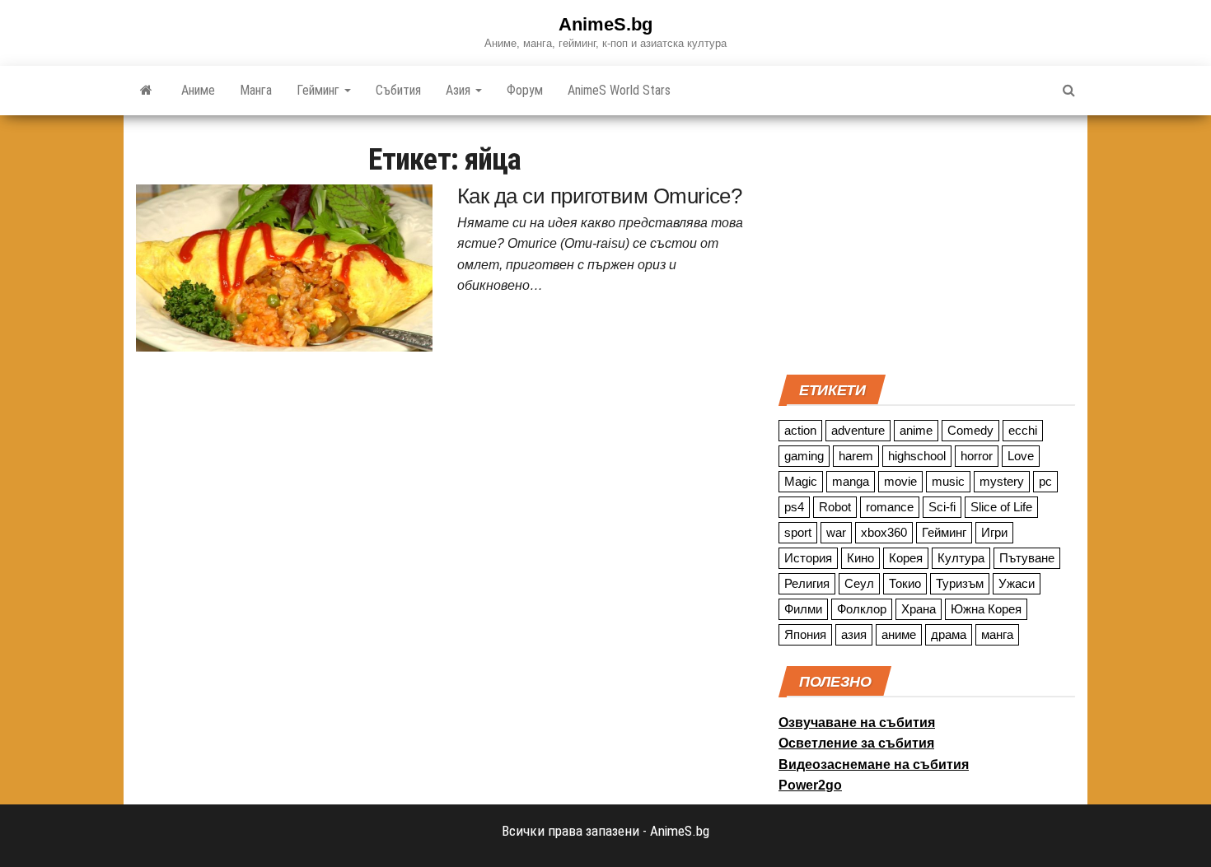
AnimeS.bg (605, 24)
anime (916, 430)
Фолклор (861, 609)
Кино (860, 558)
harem (856, 456)
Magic (800, 481)
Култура (960, 558)
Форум (525, 90)
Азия (460, 90)
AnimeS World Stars (619, 90)
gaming (804, 456)
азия (854, 634)
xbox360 (884, 532)
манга (997, 634)
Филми (803, 609)
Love (1021, 456)
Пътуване (1026, 558)
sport (797, 532)
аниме (898, 634)
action (800, 430)
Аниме (198, 90)
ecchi (1022, 430)
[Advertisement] (926, 243)
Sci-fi (942, 507)
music (948, 481)
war (836, 532)
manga (850, 481)
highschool (917, 456)
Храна (918, 609)
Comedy (970, 430)
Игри (994, 532)
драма (948, 634)
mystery (1002, 481)
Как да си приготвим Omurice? (599, 196)
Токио (905, 583)
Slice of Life (1001, 507)
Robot (835, 507)
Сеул (859, 583)
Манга (256, 90)
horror (977, 456)
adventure (858, 430)
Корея (906, 558)
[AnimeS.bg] (146, 90)
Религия (807, 583)
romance (890, 507)
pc (1045, 481)
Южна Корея (986, 609)
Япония (805, 634)
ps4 (794, 507)
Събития (398, 90)
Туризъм (960, 583)
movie (900, 481)
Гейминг (320, 90)
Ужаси (1016, 583)
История (808, 558)
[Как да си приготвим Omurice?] (284, 267)
